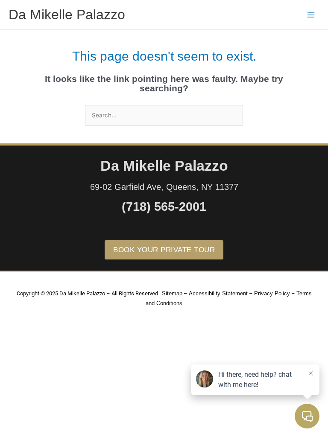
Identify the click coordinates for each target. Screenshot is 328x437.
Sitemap (172, 293)
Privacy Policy (272, 293)
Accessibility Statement (218, 293)
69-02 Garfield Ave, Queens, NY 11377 (164, 187)
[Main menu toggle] (311, 14)
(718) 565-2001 (164, 206)
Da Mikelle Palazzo (67, 14)
